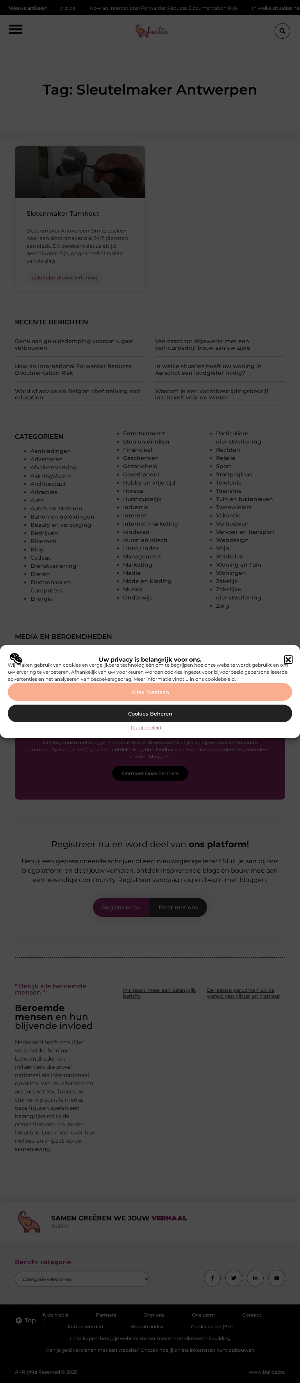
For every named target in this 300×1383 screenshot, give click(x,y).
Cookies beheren (150, 713)
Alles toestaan (150, 692)
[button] (288, 660)
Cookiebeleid (146, 727)
